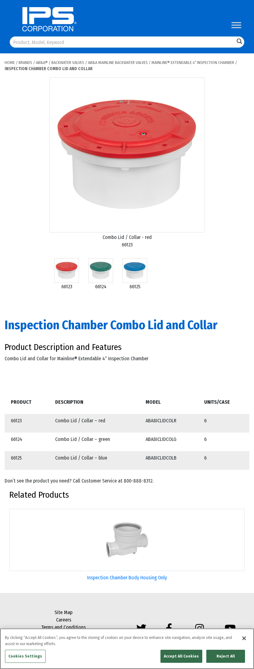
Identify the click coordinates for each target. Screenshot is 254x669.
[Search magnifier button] (239, 41)
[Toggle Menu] (236, 25)
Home (10, 62)
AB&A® (42, 62)
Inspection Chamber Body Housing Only (127, 578)
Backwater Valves (67, 62)
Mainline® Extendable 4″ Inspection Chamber (192, 62)
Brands (25, 62)
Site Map (63, 612)
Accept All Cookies (181, 656)
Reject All (226, 656)
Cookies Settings (25, 656)
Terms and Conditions (63, 627)
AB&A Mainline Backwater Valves (118, 62)
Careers (63, 620)
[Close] (244, 638)
